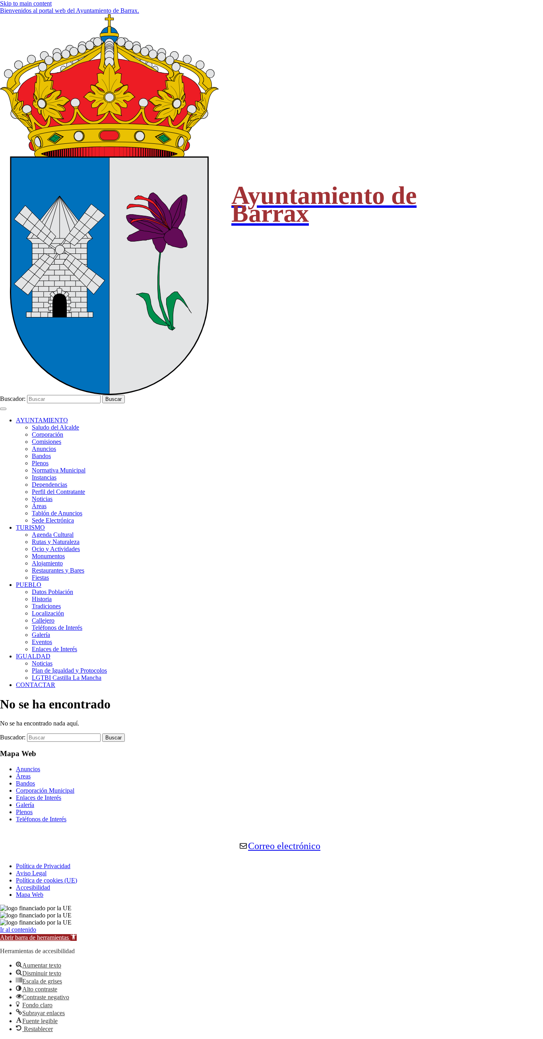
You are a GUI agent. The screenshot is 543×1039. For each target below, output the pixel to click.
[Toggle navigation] (3, 409)
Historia (42, 599)
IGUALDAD (33, 656)
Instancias (44, 477)
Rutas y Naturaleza (56, 541)
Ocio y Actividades (56, 549)
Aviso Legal (31, 873)
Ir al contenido (18, 929)
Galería (41, 634)
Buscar (113, 399)
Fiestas (40, 577)
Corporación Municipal (45, 790)
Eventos (42, 641)
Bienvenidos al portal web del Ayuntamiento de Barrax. (69, 10)
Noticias (42, 498)
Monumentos (48, 556)
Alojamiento (47, 563)
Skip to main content (26, 3)
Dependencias (49, 484)
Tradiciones (46, 606)
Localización (48, 613)
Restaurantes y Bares (58, 570)
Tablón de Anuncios (57, 513)
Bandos (41, 456)
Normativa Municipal (58, 470)
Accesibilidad (33, 887)
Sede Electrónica (53, 520)
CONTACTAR (35, 684)
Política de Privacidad (43, 866)
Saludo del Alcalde (55, 427)
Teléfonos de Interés (57, 627)
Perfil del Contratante (58, 491)
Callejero (43, 620)
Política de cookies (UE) (46, 880)
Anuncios (44, 448)
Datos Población (52, 591)
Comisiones (46, 441)
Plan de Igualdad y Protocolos (69, 670)
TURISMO (30, 527)
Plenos (40, 463)
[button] (38, 937)
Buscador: (12, 398)
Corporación (47, 434)
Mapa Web (29, 894)
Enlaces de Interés (54, 649)
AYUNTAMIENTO (42, 420)
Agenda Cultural (53, 534)
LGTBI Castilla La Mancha (66, 677)
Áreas (39, 506)
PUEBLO (28, 584)
